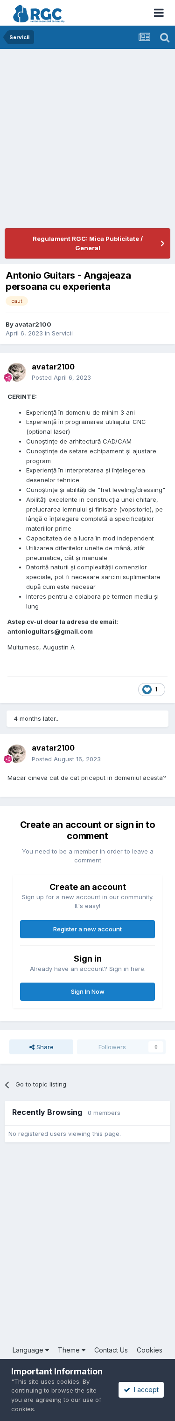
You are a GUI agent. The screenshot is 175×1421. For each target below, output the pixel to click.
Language (29, 1350)
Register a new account (87, 929)
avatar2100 (33, 324)
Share (44, 1047)
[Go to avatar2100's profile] (16, 372)
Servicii (62, 333)
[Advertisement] (87, 141)
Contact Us (111, 1350)
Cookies (149, 1350)
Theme (70, 1350)
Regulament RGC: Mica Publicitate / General (88, 243)
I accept (144, 1390)
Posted (61, 377)
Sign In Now (88, 991)
